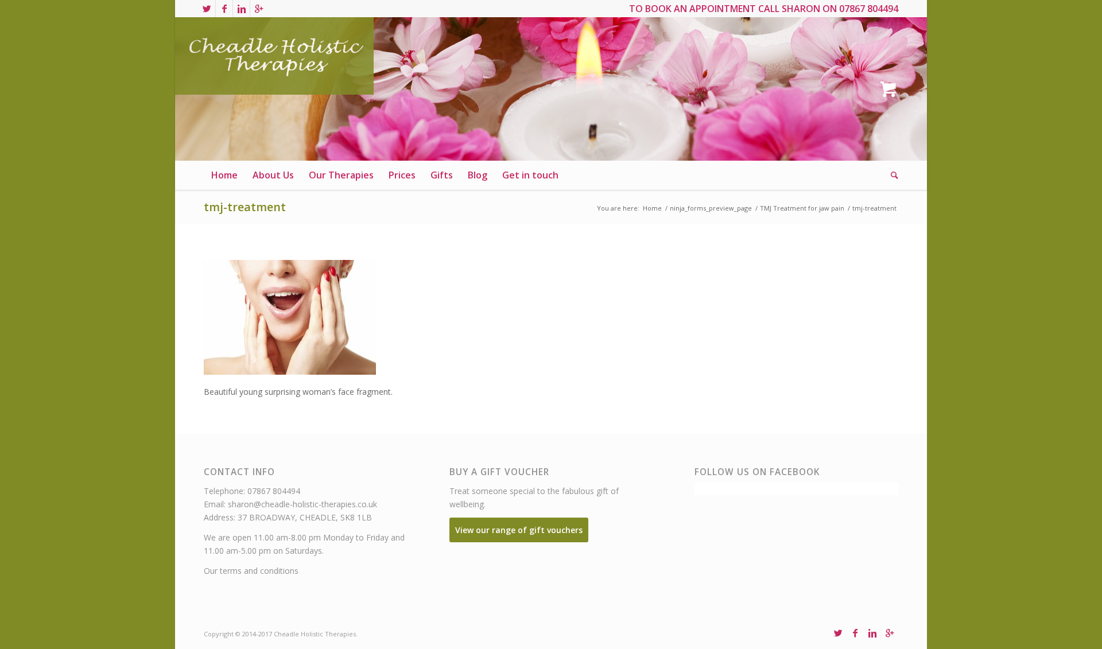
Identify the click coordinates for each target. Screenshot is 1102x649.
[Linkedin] (241, 8)
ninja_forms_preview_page (711, 208)
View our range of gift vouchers (519, 529)
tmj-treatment (245, 207)
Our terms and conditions (251, 570)
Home (652, 208)
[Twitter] (207, 8)
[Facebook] (224, 8)
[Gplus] (258, 8)
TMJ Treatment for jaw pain (802, 208)
